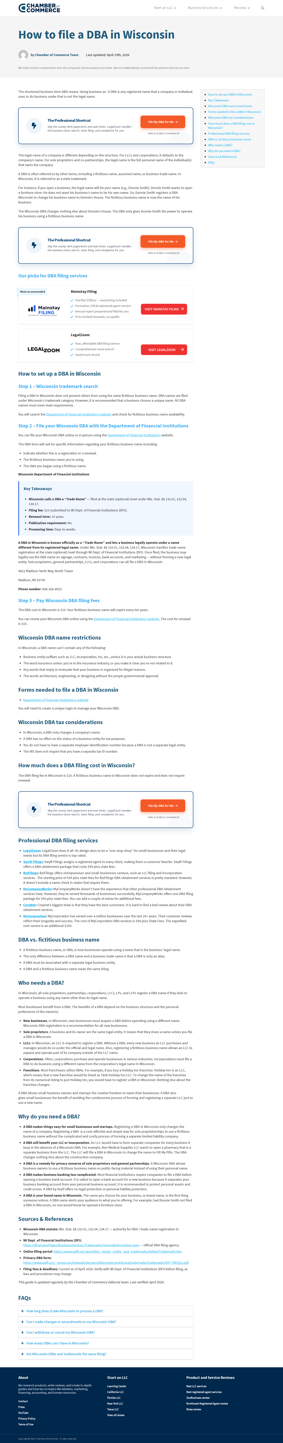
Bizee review (193, 1409)
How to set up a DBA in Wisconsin (230, 94)
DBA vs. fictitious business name (229, 139)
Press (21, 1407)
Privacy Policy (26, 1418)
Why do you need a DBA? (224, 151)
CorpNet (29, 905)
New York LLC (115, 1403)
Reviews (240, 7)
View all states (115, 1415)
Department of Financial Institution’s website (78, 414)
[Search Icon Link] (263, 7)
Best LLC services (196, 1386)
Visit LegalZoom (161, 350)
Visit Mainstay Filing (162, 309)
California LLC (115, 1392)
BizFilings (30, 873)
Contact (23, 1401)
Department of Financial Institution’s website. (127, 619)
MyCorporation (34, 916)
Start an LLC (163, 7)
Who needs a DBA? (220, 145)
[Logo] (39, 8)
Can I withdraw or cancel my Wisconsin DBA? (60, 1332)
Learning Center (116, 1386)
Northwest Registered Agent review (207, 1403)
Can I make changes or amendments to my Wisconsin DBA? (71, 1322)
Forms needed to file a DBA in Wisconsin (234, 112)
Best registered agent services (204, 1392)
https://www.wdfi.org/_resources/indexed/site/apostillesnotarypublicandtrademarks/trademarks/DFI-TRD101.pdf (105, 1262)
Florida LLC (114, 1397)
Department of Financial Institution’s (134, 435)
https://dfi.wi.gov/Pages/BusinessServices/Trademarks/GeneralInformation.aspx (81, 1245)
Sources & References (222, 156)
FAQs (211, 162)
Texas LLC (113, 1409)
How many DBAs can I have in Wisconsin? (57, 1343)
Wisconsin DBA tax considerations (230, 117)
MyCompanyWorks (37, 889)
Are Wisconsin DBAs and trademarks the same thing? (66, 1354)
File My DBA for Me (161, 122)
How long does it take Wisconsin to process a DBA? (64, 1311)
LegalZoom (31, 850)
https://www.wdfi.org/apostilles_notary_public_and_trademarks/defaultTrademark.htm (118, 1251)
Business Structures (203, 7)
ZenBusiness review (198, 1397)
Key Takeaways (218, 100)
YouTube (23, 1412)
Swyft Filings (33, 862)
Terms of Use (25, 1424)
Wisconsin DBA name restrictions (230, 106)
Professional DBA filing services (229, 133)
